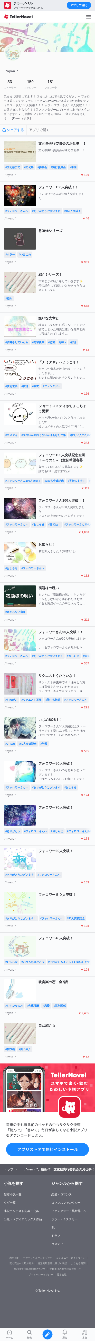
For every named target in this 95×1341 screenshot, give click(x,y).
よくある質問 (78, 1263)
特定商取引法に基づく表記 (52, 1263)
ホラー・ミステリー (64, 1219)
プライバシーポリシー (40, 1274)
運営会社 (61, 1274)
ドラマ (55, 1235)
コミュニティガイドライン (71, 1257)
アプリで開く (79, 5)
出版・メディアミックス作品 (23, 1219)
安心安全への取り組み (22, 1263)
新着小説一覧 (12, 1194)
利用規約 (14, 1257)
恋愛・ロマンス (61, 1194)
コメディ (57, 1244)
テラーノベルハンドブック (37, 1257)
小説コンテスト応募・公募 (21, 1211)
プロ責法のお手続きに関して (65, 1269)
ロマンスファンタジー (66, 1202)
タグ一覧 (10, 1202)
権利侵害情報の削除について (30, 1269)
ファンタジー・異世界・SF (69, 1211)
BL (53, 1227)
